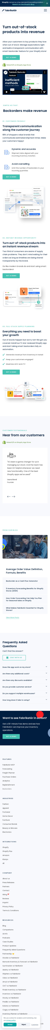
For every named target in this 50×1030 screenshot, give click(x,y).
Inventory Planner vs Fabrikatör (15, 1014)
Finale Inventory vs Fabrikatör (14, 990)
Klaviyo (5, 859)
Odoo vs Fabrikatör (10, 978)
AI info (5, 934)
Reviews (6, 899)
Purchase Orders (9, 777)
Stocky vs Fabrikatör (11, 998)
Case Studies (8, 942)
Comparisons (8, 930)
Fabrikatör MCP (9, 765)
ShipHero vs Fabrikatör (11, 974)
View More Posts (12, 618)
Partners (6, 887)
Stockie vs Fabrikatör (11, 958)
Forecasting (7, 769)
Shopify (6, 847)
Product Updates (9, 946)
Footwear (6, 812)
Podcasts (6, 938)
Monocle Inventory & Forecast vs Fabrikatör (20, 962)
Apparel (6, 808)
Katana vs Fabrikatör (11, 1006)
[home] (9, 10)
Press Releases (8, 882)
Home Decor (8, 816)
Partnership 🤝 (8, 954)
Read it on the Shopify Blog (23, 4)
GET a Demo (11, 736)
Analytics (6, 781)
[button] (45, 10)
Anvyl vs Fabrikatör (10, 982)
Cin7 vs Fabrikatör (10, 986)
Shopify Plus (7, 851)
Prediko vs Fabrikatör (11, 1002)
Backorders (7, 789)
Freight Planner (9, 773)
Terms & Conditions (11, 910)
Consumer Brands (10, 824)
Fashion (6, 804)
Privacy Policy (8, 907)
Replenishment (9, 785)
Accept (10, 1024)
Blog (4, 926)
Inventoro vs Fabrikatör (12, 994)
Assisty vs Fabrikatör (11, 970)
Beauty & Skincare (10, 828)
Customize (34, 1025)
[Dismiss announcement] (47, 3)
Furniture (6, 820)
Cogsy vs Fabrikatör (10, 1010)
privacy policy (10, 1020)
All (3, 863)
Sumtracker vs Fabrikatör (13, 966)
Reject (24, 1024)
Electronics (7, 832)
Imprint (5, 902)
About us (6, 879)
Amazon (6, 855)
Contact (6, 890)
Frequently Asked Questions (14, 950)
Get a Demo (11, 57)
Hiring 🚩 (6, 894)
